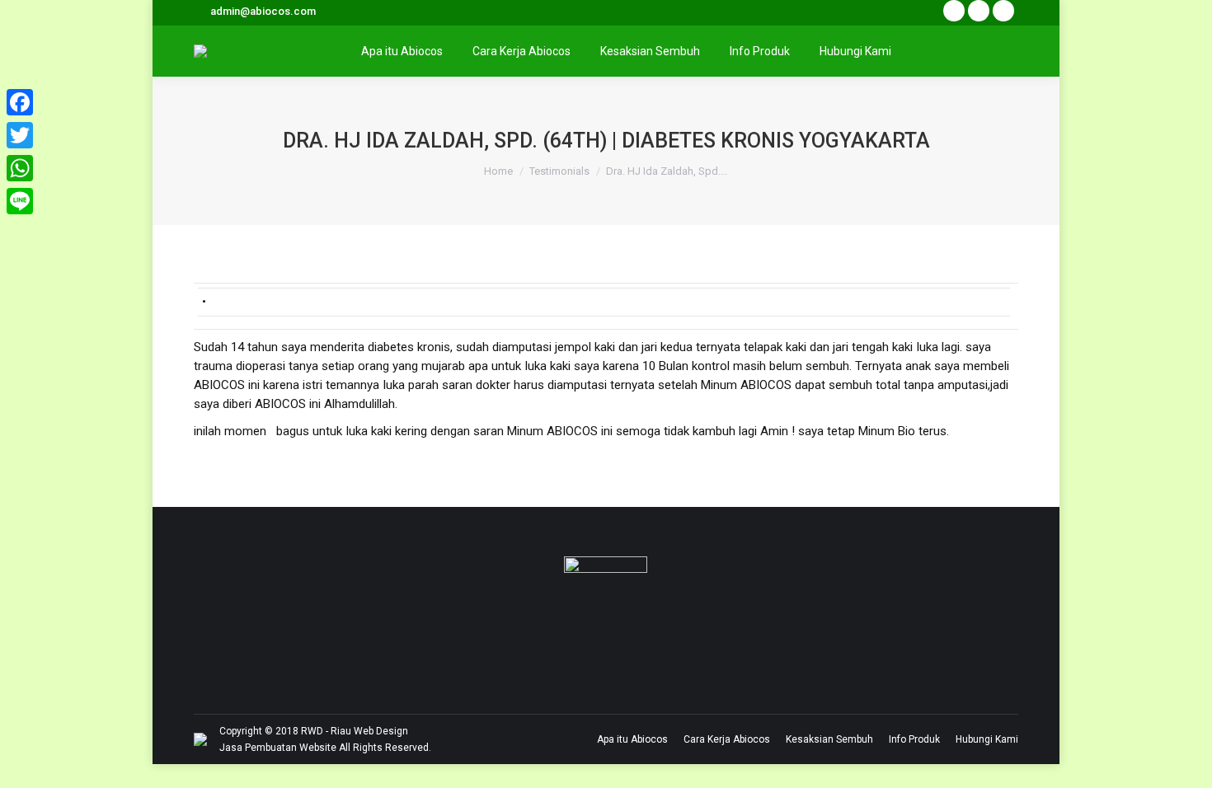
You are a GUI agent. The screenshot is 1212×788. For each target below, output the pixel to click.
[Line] (19, 201)
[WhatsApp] (19, 168)
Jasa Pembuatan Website (277, 747)
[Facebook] (19, 102)
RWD (312, 731)
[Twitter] (19, 135)
